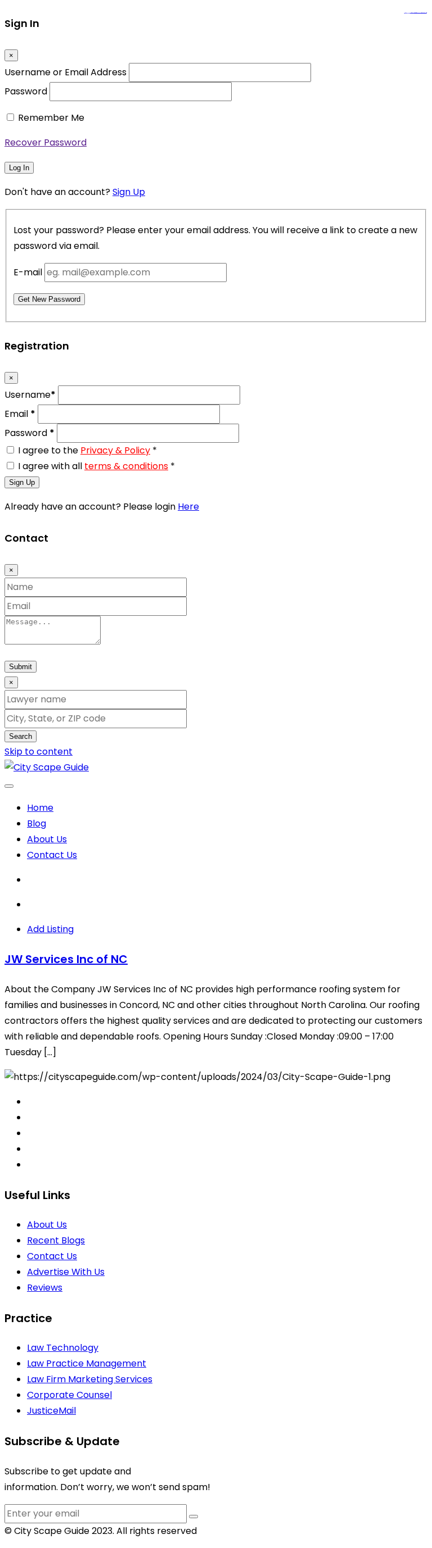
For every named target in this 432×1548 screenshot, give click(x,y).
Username (30, 394)
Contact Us (52, 854)
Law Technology (62, 1347)
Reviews (44, 1287)
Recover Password (45, 142)
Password (25, 91)
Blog (36, 823)
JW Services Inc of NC (66, 959)
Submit (20, 666)
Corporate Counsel (69, 1394)
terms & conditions (126, 466)
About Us (47, 839)
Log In (19, 168)
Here (188, 506)
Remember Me (51, 117)
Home (40, 807)
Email (19, 413)
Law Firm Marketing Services (89, 1379)
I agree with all (96, 466)
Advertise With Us (66, 1271)
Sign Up (128, 191)
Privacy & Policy (115, 450)
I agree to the (87, 450)
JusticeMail (51, 1410)
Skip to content (38, 751)
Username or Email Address (65, 72)
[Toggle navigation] (9, 786)
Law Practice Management (86, 1363)
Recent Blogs (56, 1240)
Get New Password (49, 299)
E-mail (28, 272)
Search (20, 736)
